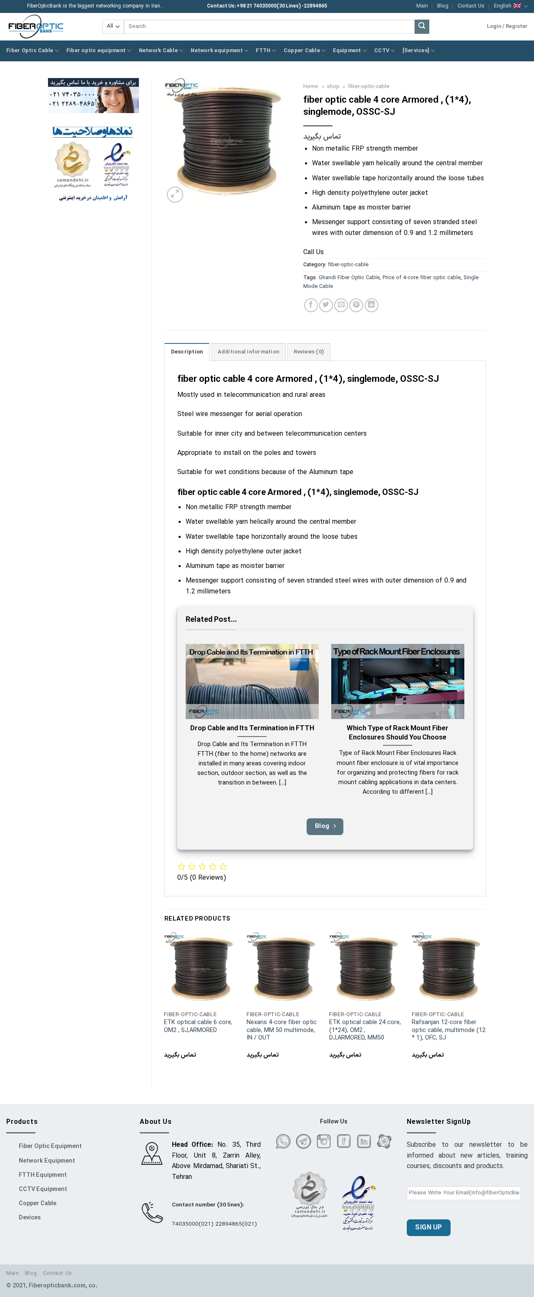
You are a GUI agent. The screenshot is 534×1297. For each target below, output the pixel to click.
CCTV (381, 51)
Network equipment (216, 51)
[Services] (416, 51)
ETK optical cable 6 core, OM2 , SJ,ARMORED (198, 1027)
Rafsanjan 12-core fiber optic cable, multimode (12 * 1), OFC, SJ (449, 1030)
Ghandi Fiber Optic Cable (349, 278)
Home (310, 86)
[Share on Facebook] (311, 305)
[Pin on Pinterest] (356, 305)
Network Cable (158, 51)
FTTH (263, 51)
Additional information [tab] (249, 352)
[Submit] (422, 27)
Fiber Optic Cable (29, 51)
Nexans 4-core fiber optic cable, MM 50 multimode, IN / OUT (282, 1030)
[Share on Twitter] (326, 305)
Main (422, 6)
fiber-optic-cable (369, 86)
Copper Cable (302, 51)
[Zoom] (175, 195)
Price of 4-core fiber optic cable (422, 278)
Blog (442, 6)
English (502, 6)
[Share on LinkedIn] (371, 305)
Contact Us (471, 6)
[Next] (485, 1002)
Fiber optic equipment (96, 51)
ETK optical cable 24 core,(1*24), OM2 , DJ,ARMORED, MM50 (365, 1030)
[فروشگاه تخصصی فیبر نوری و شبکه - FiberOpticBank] (48, 26)
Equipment (347, 51)
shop (333, 86)
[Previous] (165, 1002)
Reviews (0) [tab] (309, 352)
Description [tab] (187, 352)
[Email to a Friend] (341, 305)
